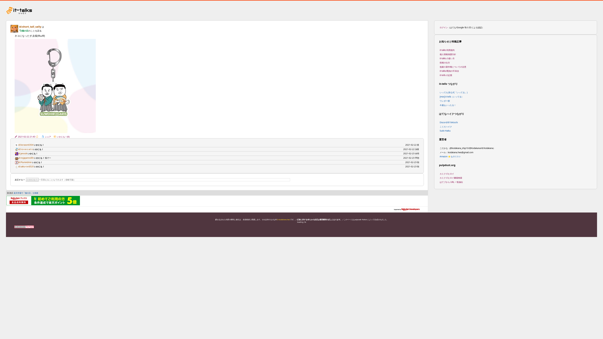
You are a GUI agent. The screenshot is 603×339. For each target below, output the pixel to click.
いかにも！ (32, 179)
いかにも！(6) (63, 136)
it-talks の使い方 (447, 58)
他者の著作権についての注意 (453, 66)
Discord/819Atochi (449, 122)
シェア (48, 136)
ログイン (444, 27)
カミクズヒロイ (447, 173)
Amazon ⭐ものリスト (450, 156)
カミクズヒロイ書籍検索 (451, 177)
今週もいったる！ (448, 105)
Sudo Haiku (445, 130)
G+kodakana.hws (283, 219)
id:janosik (22, 153)
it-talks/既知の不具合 (449, 71)
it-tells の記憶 (446, 75)
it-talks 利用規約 (447, 50)
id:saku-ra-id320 (26, 166)
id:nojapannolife (26, 157)
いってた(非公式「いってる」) (453, 92)
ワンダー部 (445, 101)
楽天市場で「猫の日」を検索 (26, 193)
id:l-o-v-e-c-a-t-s (25, 149)
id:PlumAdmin (25, 162)
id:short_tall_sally (30, 26)
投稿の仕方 (445, 62)
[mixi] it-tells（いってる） (451, 96)
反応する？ (20, 179)
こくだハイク (446, 126)
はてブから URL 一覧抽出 (451, 182)
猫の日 (25, 30)
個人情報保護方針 (448, 54)
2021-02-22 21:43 (26, 136)
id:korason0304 (25, 144)
